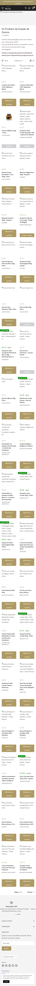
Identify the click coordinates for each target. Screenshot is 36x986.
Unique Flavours (25, 781)
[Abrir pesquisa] (26, 8)
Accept (6, 981)
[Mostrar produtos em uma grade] (30, 60)
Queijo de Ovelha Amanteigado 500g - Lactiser (26, 264)
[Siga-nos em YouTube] (13, 965)
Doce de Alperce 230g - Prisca (9, 399)
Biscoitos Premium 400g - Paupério (7, 219)
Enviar (6, 948)
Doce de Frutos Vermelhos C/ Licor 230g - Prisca (8, 174)
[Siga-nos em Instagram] (6, 965)
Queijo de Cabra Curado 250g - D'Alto (26, 494)
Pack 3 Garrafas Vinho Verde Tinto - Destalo (27, 777)
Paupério (22, 177)
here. (27, 978)
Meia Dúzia (23, 551)
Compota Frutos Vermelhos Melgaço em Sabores (26, 868)
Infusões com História (8, 872)
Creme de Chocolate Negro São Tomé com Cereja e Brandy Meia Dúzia (26, 546)
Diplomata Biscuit (7, 92)
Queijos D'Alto (24, 498)
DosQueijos (5, 359)
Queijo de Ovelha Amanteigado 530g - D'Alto (8, 545)
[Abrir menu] (2, 8)
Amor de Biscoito (25, 405)
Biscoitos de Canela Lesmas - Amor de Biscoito (26, 400)
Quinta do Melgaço (7, 595)
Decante (4, 827)
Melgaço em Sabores (26, 448)
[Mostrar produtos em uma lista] (33, 60)
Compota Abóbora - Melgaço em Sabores (26, 445)
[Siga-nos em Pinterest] (9, 965)
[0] (33, 8)
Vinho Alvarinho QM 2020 (8, 591)
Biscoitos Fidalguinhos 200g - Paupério (27, 173)
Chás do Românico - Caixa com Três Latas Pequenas (8, 868)
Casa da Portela (24, 357)
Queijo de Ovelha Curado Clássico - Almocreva (7, 685)
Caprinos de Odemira (26, 137)
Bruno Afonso (24, 595)
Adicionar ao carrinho (9, 102)
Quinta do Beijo (24, 827)
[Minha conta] (29, 8)
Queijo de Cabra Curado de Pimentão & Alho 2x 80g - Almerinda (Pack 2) (9, 354)
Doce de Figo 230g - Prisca (26, 308)
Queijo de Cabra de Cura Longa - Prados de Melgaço (26, 220)
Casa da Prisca (6, 135)
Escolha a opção (27, 235)
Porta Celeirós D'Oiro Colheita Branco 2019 (26, 823)
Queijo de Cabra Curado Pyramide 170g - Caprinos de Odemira (27, 133)
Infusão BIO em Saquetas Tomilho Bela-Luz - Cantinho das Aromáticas (8, 496)
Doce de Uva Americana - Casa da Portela (26, 353)
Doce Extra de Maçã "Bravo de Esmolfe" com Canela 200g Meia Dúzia (27, 686)
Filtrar (6, 61)
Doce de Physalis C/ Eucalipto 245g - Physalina (26, 733)
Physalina (5, 737)
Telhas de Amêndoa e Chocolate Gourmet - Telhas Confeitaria (8, 779)
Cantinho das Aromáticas (6, 453)
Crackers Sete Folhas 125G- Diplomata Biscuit (8, 87)
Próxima (29, 892)
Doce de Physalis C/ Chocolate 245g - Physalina (8, 733)
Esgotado (9, 146)
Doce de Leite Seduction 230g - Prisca (9, 308)
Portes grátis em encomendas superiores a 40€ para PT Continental (18, 2)
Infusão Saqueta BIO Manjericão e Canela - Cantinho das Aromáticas (9, 637)
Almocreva (5, 690)
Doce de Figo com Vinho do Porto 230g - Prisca (8, 264)
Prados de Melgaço (25, 225)
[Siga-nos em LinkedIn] (16, 965)
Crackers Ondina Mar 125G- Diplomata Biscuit (26, 87)
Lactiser (22, 268)
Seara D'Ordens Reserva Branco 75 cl (8, 823)
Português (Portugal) (8, 957)
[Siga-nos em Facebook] (3, 965)
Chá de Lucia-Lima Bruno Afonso (25, 591)
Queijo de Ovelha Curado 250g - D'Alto (26, 635)
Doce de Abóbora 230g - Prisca (9, 131)
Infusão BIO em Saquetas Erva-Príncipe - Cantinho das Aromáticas (9, 447)
